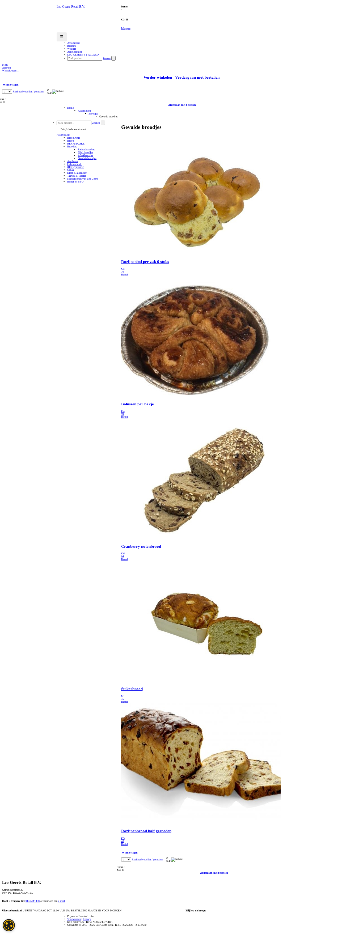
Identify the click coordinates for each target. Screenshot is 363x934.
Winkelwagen (10, 70)
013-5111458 (33, 900)
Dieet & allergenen (77, 172)
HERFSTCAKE (76, 143)
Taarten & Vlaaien (76, 175)
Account (6, 67)
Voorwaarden (74, 919)
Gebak (70, 169)
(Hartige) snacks (75, 166)
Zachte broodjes (86, 149)
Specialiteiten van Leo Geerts (82, 178)
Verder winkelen (157, 77)
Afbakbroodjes (85, 155)
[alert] (9, 925)
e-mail (61, 900)
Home (70, 107)
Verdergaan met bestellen (197, 77)
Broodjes (93, 113)
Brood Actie (73, 137)
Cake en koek (74, 164)
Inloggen (125, 28)
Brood (70, 140)
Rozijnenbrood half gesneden (28, 91)
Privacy (87, 919)
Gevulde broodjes (87, 158)
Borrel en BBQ (75, 181)
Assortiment (84, 110)
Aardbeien (72, 161)
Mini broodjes (85, 152)
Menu (5, 64)
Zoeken (107, 58)
